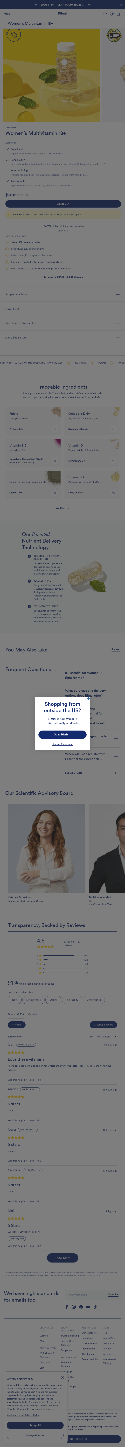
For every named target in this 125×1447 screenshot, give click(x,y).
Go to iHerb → (62, 734)
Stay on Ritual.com (62, 744)
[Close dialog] (89, 698)
